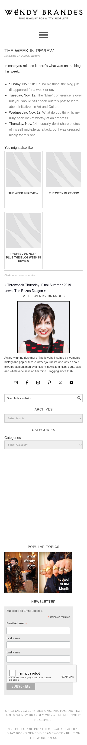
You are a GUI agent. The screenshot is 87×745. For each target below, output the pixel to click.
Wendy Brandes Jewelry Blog (43, 12)
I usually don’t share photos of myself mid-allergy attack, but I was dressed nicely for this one (44, 129)
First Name (13, 638)
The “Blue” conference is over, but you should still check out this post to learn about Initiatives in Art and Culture (46, 101)
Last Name (13, 652)
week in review (27, 275)
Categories (12, 438)
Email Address (16, 624)
